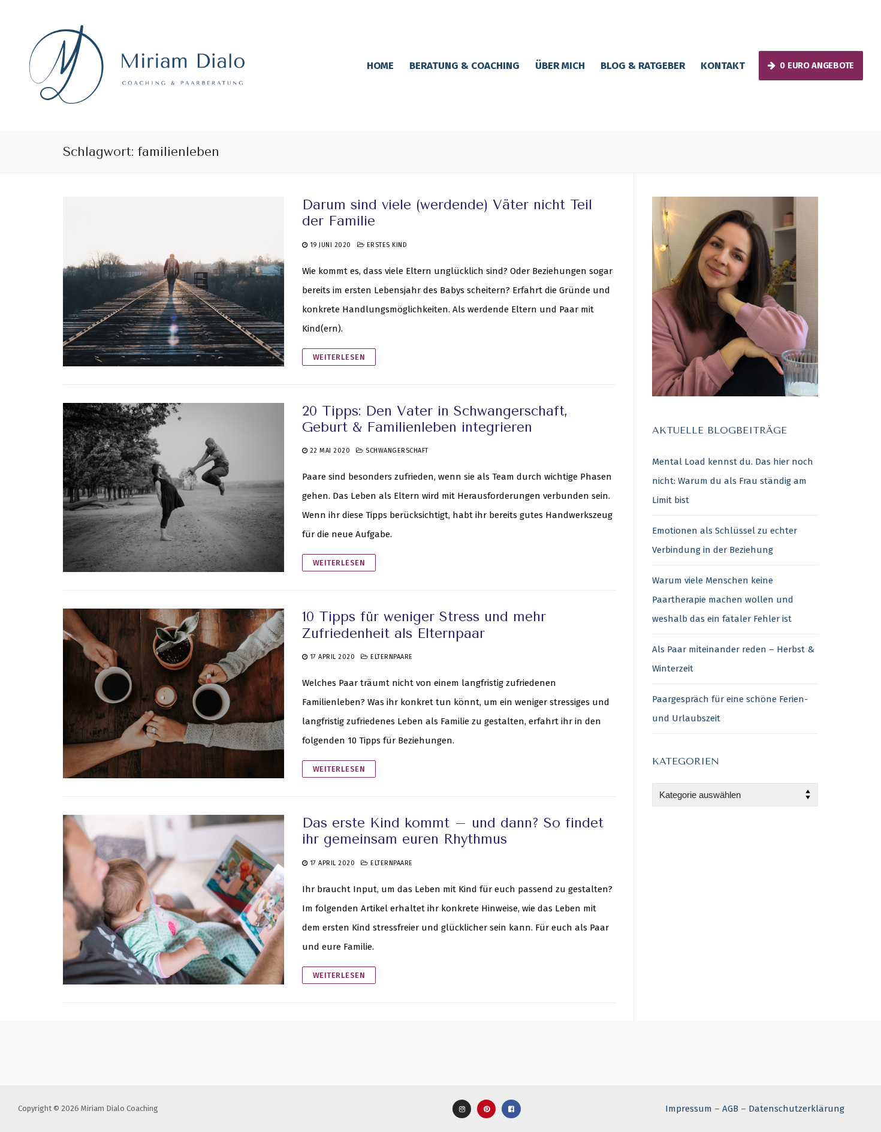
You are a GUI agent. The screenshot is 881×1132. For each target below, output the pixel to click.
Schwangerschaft (396, 450)
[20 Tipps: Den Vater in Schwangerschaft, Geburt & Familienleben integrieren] (173, 488)
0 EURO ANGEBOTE (816, 65)
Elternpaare (391, 657)
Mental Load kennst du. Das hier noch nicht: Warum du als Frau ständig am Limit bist (732, 480)
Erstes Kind (385, 245)
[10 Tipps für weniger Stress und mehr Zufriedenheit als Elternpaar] (173, 693)
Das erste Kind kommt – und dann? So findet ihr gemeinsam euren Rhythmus (453, 831)
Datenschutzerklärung (796, 1108)
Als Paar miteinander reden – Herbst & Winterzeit (733, 659)
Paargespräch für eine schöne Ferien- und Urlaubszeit (730, 709)
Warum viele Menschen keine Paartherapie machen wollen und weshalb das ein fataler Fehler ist (722, 599)
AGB (730, 1108)
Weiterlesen (339, 357)
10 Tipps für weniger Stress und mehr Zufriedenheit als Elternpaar (424, 625)
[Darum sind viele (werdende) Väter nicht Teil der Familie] (173, 281)
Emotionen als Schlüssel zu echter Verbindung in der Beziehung (724, 540)
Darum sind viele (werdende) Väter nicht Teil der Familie (447, 213)
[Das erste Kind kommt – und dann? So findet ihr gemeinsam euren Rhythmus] (173, 900)
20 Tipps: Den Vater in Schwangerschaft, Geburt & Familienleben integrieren (435, 419)
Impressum (688, 1108)
